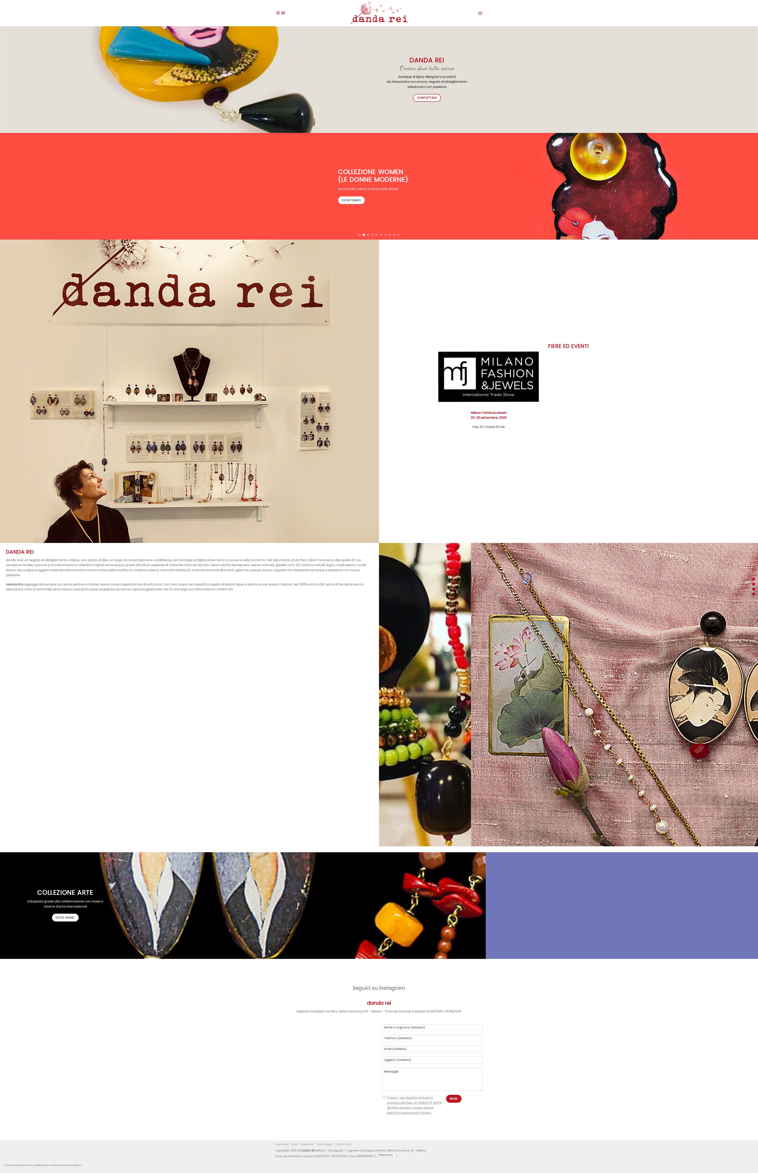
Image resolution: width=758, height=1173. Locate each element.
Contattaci (343, 1144)
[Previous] (20, 186)
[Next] (737, 186)
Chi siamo (282, 1144)
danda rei (307, 1144)
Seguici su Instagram (379, 987)
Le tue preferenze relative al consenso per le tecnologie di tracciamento (42, 1165)
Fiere (295, 1144)
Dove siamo (324, 1144)
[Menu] (480, 13)
